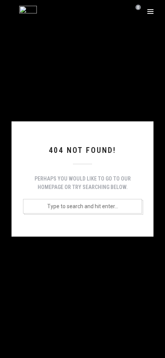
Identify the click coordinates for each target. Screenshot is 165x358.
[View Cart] (137, 11)
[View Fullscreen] (128, 11)
